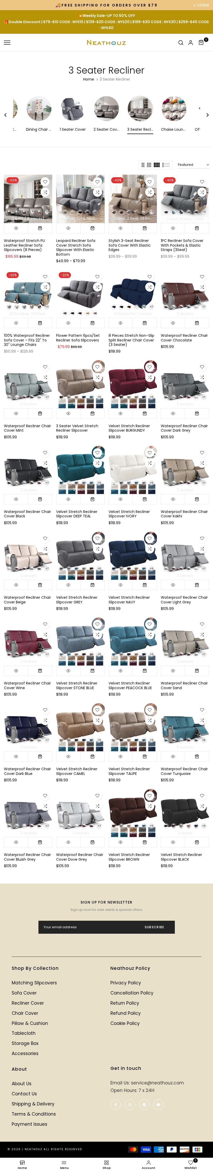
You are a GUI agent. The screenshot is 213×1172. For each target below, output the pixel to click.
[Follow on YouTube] (158, 1104)
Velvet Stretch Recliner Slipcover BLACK (181, 857)
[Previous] (8, 115)
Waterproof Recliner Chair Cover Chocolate (184, 338)
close (12, 5)
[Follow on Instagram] (130, 1104)
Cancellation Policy (132, 993)
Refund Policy (125, 1013)
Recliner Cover (28, 1003)
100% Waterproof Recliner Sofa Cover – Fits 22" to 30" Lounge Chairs (27, 340)
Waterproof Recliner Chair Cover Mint (27, 428)
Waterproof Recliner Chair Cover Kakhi (184, 514)
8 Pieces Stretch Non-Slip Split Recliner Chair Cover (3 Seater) (131, 340)
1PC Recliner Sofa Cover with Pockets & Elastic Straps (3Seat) (182, 245)
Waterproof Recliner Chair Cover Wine (27, 685)
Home (88, 79)
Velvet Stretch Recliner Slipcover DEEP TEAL (76, 514)
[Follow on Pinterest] (144, 1104)
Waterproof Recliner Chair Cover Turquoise (184, 771)
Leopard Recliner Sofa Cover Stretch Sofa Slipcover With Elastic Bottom (75, 247)
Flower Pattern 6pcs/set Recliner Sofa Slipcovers (78, 338)
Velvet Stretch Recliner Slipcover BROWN (129, 857)
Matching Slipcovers (34, 983)
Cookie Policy (125, 1023)
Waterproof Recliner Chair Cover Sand (184, 685)
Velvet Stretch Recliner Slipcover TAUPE (129, 771)
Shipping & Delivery (33, 1104)
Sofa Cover (24, 993)
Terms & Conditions (34, 1114)
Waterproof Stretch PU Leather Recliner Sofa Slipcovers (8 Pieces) (24, 245)
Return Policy (124, 1003)
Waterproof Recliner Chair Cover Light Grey (184, 600)
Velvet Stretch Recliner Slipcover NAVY (129, 600)
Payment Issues (29, 1124)
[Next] (204, 115)
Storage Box (25, 1043)
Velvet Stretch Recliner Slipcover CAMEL (76, 771)
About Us (21, 1084)
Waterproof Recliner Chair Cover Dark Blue (27, 771)
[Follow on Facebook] (115, 1104)
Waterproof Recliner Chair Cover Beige (27, 600)
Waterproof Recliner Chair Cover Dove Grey (79, 857)
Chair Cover (25, 1013)
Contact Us (24, 1094)
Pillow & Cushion (30, 1023)
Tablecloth (24, 1033)
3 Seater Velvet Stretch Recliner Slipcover (77, 428)
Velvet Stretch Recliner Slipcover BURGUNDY (129, 428)
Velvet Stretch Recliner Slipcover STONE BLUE (76, 685)
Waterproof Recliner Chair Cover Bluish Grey (27, 857)
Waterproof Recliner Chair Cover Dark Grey (184, 428)
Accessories (25, 1053)
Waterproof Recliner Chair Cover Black (27, 514)
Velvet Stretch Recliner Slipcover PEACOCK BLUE (130, 685)
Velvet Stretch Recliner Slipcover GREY (76, 600)
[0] (201, 42)
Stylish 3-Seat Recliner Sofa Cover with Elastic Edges (130, 245)
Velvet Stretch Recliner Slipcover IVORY (129, 514)
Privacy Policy (125, 983)
